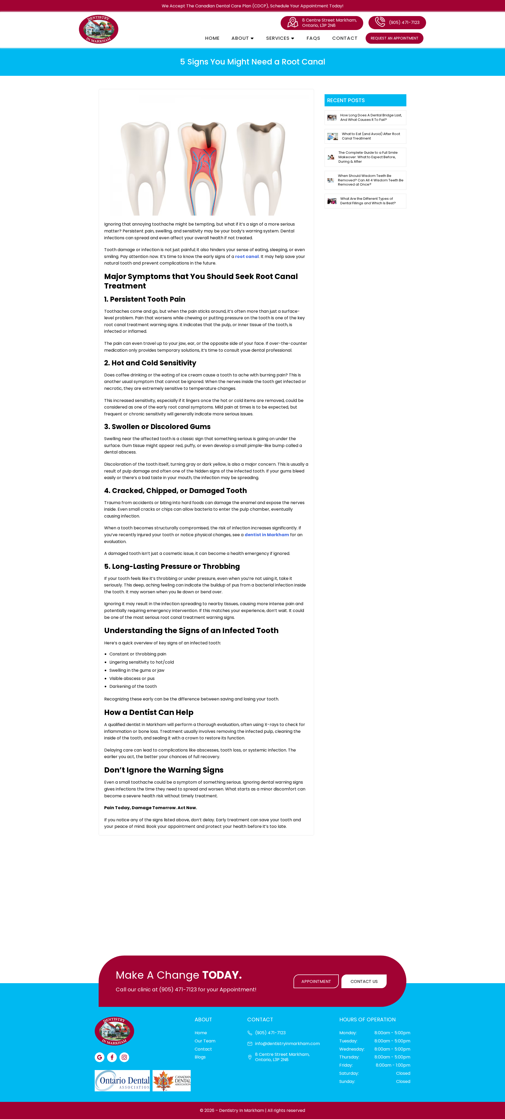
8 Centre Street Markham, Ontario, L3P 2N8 (329, 23)
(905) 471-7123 (404, 23)
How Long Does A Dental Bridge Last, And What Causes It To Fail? (371, 117)
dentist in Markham (267, 535)
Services (278, 38)
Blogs (200, 1057)
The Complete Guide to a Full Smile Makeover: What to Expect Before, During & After (368, 157)
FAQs (313, 38)
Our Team (205, 1041)
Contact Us (364, 981)
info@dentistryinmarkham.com (287, 1044)
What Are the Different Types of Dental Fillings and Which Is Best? (368, 201)
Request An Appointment (394, 38)
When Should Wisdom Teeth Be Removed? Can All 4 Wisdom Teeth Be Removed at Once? (370, 180)
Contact (345, 38)
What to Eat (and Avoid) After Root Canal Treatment (371, 136)
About (240, 38)
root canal (247, 256)
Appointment (316, 981)
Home (212, 38)
